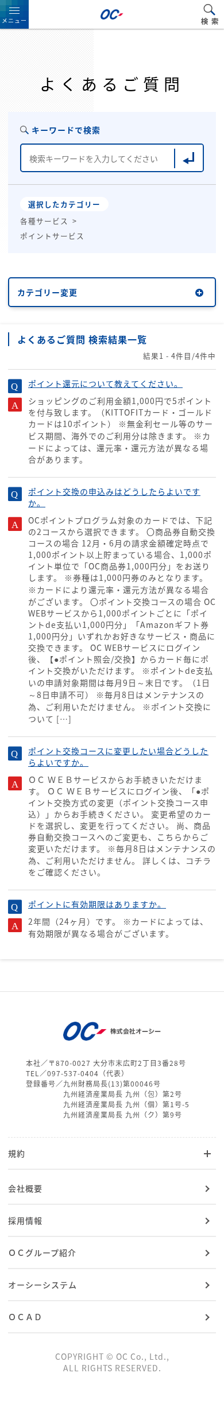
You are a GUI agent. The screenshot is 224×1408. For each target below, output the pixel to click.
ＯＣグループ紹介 (42, 1252)
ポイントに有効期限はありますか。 (97, 904)
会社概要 (25, 1188)
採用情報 (25, 1220)
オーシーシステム (42, 1284)
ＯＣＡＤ (25, 1316)
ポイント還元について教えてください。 (105, 383)
